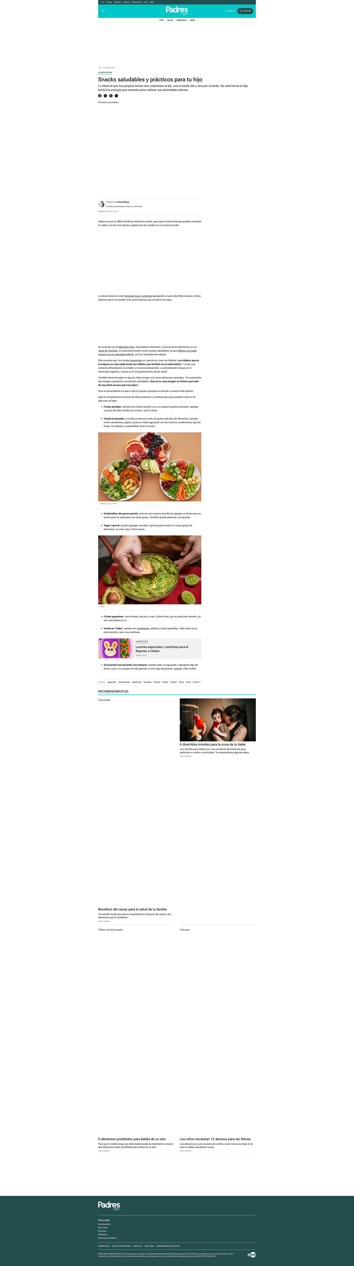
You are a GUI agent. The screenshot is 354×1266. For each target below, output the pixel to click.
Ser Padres (102, 1231)
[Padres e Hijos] (109, 1211)
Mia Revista (102, 1235)
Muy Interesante (104, 1224)
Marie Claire (102, 1228)
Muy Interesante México (107, 1238)
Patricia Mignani (123, 202)
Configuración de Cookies (167, 1246)
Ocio (161, 20)
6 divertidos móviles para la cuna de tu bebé (213, 744)
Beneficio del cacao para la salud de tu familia (132, 909)
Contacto (137, 1246)
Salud (170, 20)
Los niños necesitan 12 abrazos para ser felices (215, 1139)
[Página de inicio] (99, 68)
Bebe (192, 20)
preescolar (136, 360)
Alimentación (109, 68)
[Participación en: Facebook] (99, 95)
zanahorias (143, 628)
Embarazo (182, 20)
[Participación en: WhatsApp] (111, 95)
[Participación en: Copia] (116, 95)
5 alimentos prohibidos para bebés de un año (132, 1139)
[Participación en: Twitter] (105, 95)
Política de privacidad (121, 1246)
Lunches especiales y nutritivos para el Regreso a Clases (162, 649)
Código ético (104, 1246)
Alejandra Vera (126, 346)
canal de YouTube (107, 350)
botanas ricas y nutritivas (138, 295)
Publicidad (149, 1246)
